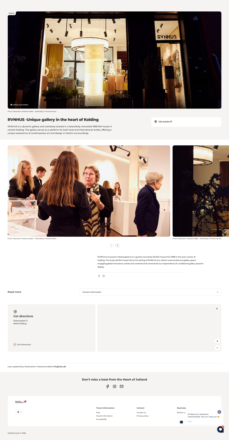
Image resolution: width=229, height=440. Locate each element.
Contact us (141, 413)
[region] (159, 328)
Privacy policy (142, 416)
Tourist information (104, 416)
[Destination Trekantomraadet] (20, 401)
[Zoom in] (217, 341)
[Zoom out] (217, 348)
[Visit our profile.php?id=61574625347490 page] (107, 386)
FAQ (98, 413)
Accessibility (101, 419)
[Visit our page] (114, 386)
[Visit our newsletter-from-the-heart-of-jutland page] (122, 386)
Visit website (164, 121)
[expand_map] (216, 308)
